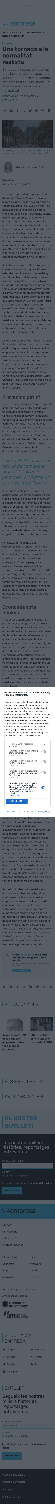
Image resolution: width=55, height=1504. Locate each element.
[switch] (43, 751)
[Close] (49, 693)
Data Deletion (11, 811)
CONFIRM (16, 801)
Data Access (27, 811)
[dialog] (27, 752)
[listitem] (27, 745)
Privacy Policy (44, 811)
